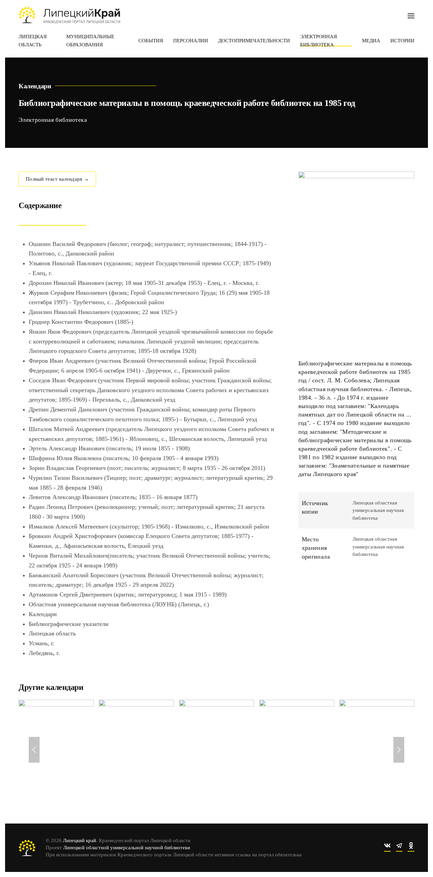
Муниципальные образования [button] (90, 40)
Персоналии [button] (190, 40)
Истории (402, 40)
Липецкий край (79, 840)
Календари (35, 86)
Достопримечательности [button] (254, 40)
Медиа (371, 40)
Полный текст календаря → (57, 179)
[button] (411, 15)
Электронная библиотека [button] (318, 40)
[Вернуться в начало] (69, 15)
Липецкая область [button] (33, 40)
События (150, 40)
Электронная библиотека (53, 119)
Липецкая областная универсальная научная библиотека (378, 510)
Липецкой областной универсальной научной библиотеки (126, 847)
